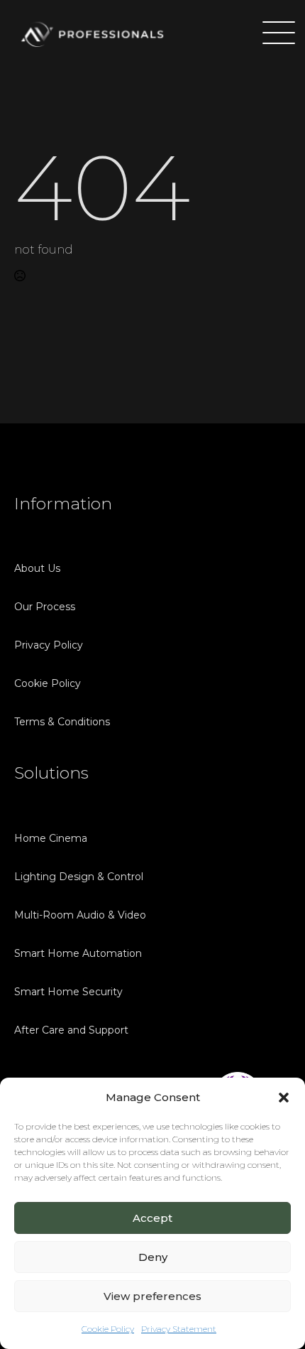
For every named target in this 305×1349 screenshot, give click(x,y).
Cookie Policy (108, 1328)
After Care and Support (71, 1030)
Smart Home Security (68, 991)
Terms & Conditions (62, 721)
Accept (152, 1218)
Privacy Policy (48, 645)
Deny (152, 1257)
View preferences (152, 1296)
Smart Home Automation (78, 953)
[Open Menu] (272, 34)
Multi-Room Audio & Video (80, 915)
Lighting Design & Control (78, 876)
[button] (284, 1097)
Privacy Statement (178, 1328)
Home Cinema (50, 838)
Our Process (44, 606)
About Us (37, 568)
